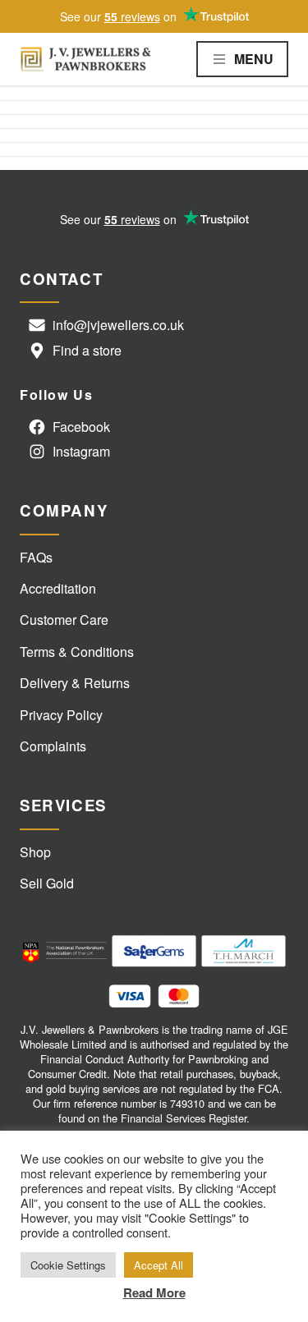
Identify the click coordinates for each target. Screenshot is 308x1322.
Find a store (87, 350)
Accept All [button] (158, 1265)
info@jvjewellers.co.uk (118, 324)
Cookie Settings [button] (68, 1265)
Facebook (81, 426)
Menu (254, 58)
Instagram (81, 451)
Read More (154, 1292)
